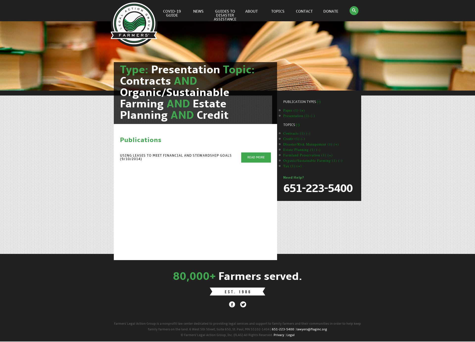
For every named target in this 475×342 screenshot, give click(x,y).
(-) (319, 102)
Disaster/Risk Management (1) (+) (311, 144)
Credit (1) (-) (294, 138)
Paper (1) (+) (294, 110)
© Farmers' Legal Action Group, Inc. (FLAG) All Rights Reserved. (227, 335)
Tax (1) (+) (292, 166)
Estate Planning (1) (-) (302, 149)
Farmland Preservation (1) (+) (308, 155)
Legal (290, 335)
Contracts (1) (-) (296, 133)
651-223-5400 (283, 329)
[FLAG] (135, 10)
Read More (256, 157)
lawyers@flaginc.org (311, 329)
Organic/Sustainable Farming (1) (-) (313, 160)
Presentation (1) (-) (299, 115)
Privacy (279, 335)
